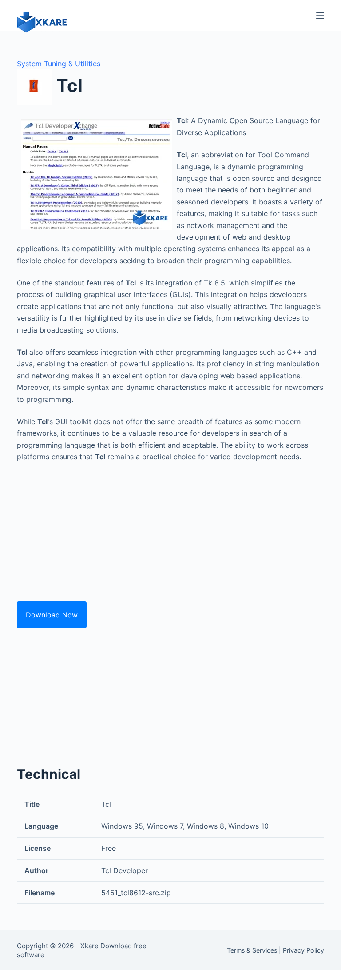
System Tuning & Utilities (58, 63)
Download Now (52, 614)
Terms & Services (252, 950)
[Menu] (320, 16)
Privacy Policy (303, 950)
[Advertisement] (170, 525)
